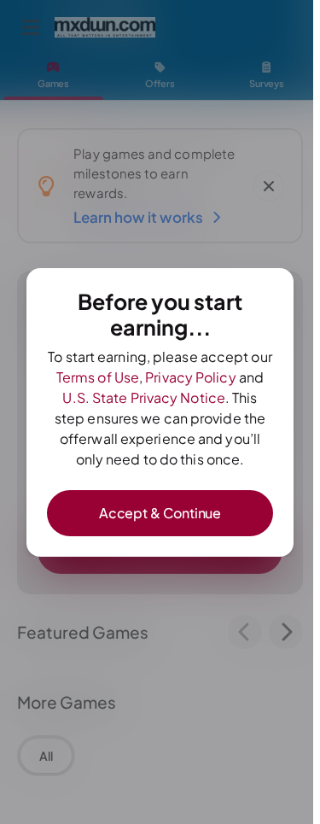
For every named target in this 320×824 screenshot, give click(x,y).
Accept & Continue (160, 513)
